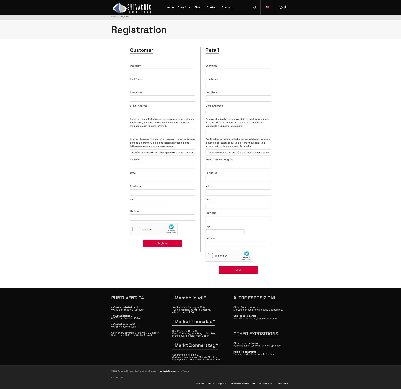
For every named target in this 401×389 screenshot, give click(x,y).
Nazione (134, 211)
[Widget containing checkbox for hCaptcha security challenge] (153, 229)
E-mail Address (138, 105)
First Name (136, 79)
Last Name (136, 92)
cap (132, 199)
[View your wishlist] (285, 7)
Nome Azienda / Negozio (219, 159)
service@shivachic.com (169, 371)
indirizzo (135, 159)
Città (133, 172)
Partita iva (211, 172)
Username (136, 65)
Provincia (135, 186)
